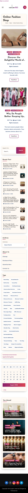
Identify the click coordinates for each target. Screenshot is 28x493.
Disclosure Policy (7, 260)
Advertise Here (7, 264)
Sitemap (5, 256)
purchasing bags (18, 318)
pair (14, 315)
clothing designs (16, 286)
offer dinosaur (17, 311)
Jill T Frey (9, 64)
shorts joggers (17, 324)
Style (17, 411)
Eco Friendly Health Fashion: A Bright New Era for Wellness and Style (10, 226)
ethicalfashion (7, 305)
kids (11, 308)
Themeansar (13, 490)
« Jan (4, 390)
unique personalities (16, 344)
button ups (6, 282)
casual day (14, 282)
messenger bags (8, 311)
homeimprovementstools (10, 354)
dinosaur (6, 295)
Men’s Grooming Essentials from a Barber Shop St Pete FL (11, 190)
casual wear (7, 286)
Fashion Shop (17, 52)
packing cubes (7, 315)
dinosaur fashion (19, 298)
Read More (14, 79)
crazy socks (7, 292)
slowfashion (16, 327)
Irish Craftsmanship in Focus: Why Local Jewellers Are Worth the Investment (11, 209)
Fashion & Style (9, 411)
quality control (7, 321)
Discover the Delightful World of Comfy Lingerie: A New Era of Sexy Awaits (10, 217)
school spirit (17, 321)
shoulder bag (7, 327)
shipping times (7, 324)
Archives (5, 242)
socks (5, 331)
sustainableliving (8, 334)
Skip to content (4, 1)
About (7, 444)
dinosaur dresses (8, 298)
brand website (14, 279)
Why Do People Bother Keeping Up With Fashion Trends (14, 116)
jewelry (5, 308)
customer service (16, 292)
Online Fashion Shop (14, 54)
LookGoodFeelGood (19, 308)
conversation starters (9, 289)
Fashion (9, 52)
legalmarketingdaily (8, 357)
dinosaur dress (14, 295)
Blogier (22, 488)
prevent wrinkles (8, 318)
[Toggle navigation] (2, 7)
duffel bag (17, 302)
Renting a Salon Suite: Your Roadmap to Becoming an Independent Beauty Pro (11, 165)
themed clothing (8, 340)
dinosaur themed (8, 302)
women (10, 347)
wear (5, 347)
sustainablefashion (14, 331)
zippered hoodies (19, 347)
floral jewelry (17, 305)
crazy (18, 289)
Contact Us (6, 268)
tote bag (22, 340)
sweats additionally (8, 337)
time (16, 340)
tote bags (6, 344)
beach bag (6, 279)
